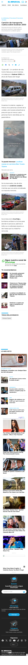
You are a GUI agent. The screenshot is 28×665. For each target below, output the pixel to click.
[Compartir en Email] (16, 64)
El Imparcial (5, 18)
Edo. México (15, 5)
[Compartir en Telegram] (12, 64)
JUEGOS (4, 5)
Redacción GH (6, 58)
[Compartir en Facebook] (6, 64)
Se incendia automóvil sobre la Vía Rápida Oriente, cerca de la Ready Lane (17, 276)
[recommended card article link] (4, 176)
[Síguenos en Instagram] (10, 640)
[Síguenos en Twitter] (6, 640)
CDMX (9, 5)
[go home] (14, 651)
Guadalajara (23, 5)
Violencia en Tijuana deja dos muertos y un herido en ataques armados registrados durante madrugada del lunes (18, 286)
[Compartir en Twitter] (9, 64)
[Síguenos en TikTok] (18, 640)
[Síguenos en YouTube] (14, 640)
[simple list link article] (14, 361)
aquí (15, 265)
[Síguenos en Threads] (22, 640)
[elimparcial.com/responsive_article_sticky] (27, 655)
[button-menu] (2, 2)
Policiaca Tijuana (6, 318)
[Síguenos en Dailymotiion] (25, 640)
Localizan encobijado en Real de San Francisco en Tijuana (18, 294)
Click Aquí (14, 614)
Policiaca (13, 18)
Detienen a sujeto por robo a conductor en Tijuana (17, 304)
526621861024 (14, 607)
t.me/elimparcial (14, 630)
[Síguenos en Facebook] (3, 640)
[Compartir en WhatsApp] (2, 64)
